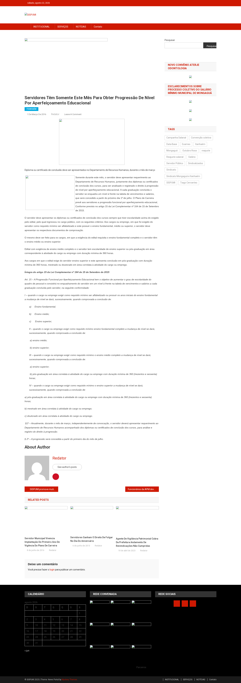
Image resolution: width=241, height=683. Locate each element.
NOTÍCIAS (81, 26)
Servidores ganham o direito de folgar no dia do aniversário (91, 539)
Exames (186, 144)
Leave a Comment (72, 114)
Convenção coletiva (201, 137)
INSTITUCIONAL (41, 26)
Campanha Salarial (176, 137)
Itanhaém (200, 144)
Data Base (171, 144)
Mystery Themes (69, 679)
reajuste (206, 150)
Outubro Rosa (189, 150)
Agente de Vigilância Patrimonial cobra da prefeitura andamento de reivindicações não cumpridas (137, 542)
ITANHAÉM (31, 109)
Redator (55, 114)
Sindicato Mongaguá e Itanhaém (183, 176)
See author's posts (67, 467)
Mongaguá (172, 150)
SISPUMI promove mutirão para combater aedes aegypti (44, 489)
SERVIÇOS (62, 26)
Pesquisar (170, 40)
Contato (98, 26)
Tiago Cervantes (188, 182)
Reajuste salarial (174, 157)
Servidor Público (174, 163)
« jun (27, 650)
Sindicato (171, 169)
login (52, 569)
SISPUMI (170, 182)
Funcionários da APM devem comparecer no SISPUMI (143, 489)
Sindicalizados (195, 163)
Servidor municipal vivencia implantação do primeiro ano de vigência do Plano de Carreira (42, 542)
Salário (192, 157)
